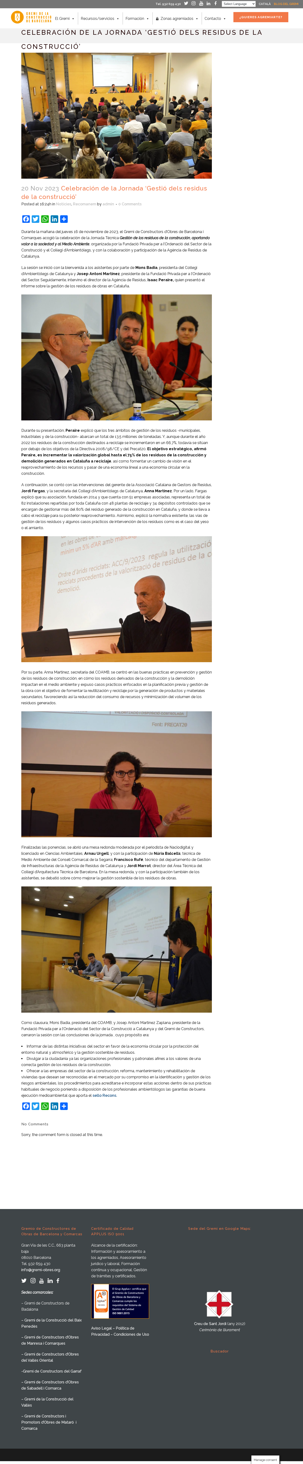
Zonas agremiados (176, 18)
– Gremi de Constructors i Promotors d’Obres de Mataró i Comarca (48, 1422)
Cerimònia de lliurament (219, 1330)
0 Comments (130, 204)
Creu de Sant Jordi (210, 1323)
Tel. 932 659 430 (168, 4)
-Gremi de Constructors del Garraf (52, 1371)
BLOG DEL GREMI (286, 4)
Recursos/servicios (97, 18)
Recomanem (84, 204)
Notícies (63, 204)
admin (108, 204)
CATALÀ (265, 4)
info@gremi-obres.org (40, 1270)
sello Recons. (105, 1095)
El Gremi (62, 18)
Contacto (213, 18)
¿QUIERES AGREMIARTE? (260, 17)
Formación (134, 18)
